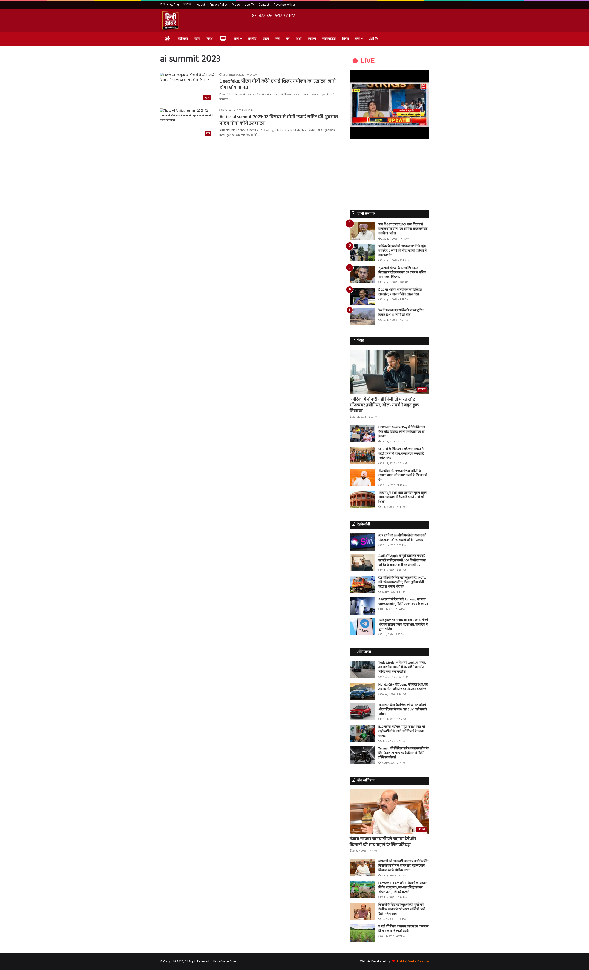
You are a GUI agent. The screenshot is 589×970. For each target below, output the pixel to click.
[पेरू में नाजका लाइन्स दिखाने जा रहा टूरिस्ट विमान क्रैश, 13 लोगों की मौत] (362, 316)
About (201, 4)
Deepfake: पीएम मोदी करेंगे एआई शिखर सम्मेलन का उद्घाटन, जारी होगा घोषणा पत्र (277, 85)
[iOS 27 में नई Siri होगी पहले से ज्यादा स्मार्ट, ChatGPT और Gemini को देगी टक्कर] (362, 542)
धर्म (287, 38)
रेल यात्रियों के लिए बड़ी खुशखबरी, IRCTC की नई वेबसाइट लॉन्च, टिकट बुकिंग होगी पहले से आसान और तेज (402, 582)
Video (236, 4)
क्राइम (266, 38)
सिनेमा (345, 38)
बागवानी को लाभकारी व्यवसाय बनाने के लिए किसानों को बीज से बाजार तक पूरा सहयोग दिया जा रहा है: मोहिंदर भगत (403, 866)
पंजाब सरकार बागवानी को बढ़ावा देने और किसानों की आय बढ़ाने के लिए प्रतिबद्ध (383, 842)
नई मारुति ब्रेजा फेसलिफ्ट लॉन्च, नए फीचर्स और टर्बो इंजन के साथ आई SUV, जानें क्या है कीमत (402, 710)
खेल (277, 38)
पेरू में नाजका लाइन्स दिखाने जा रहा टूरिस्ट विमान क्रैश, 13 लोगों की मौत (400, 313)
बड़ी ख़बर (183, 38)
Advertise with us (284, 4)
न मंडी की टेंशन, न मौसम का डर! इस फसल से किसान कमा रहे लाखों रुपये (403, 929)
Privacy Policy (219, 4)
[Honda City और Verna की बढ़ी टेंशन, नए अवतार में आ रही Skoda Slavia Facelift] (362, 691)
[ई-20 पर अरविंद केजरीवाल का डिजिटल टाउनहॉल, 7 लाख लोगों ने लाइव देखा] (362, 296)
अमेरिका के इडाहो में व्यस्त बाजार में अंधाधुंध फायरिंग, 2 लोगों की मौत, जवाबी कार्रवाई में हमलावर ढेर (402, 251)
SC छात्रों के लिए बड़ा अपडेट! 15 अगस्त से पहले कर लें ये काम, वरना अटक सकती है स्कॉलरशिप (401, 454)
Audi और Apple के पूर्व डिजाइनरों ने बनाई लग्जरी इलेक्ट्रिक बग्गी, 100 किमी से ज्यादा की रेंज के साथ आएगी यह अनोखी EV (402, 560)
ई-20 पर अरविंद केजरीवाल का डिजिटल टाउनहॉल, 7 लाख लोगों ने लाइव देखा (400, 292)
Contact (264, 4)
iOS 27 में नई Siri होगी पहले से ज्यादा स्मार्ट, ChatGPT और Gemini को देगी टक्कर (402, 538)
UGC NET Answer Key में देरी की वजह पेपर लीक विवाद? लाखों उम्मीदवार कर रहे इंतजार (401, 432)
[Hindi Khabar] (170, 20)
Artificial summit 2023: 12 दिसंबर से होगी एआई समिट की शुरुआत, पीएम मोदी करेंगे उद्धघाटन (279, 120)
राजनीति (252, 38)
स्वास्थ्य (312, 38)
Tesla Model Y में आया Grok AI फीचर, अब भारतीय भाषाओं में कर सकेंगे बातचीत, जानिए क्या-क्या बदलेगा (402, 667)
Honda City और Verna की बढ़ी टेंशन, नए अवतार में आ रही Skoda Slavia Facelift (403, 687)
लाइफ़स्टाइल (329, 38)
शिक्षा (298, 38)
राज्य (236, 38)
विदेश (209, 38)
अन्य (357, 38)
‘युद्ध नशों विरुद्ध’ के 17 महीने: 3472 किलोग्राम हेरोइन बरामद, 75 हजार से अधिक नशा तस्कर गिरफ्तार (402, 272)
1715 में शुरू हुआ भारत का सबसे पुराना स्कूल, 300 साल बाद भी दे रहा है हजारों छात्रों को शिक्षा (402, 497)
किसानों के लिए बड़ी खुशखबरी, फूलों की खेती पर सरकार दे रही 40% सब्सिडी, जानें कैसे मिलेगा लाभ (401, 909)
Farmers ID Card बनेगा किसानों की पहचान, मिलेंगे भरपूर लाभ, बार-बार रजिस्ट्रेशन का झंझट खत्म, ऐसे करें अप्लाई (403, 888)
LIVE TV (373, 38)
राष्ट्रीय (197, 38)
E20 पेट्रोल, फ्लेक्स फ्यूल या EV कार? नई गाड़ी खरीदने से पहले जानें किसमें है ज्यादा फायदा (401, 731)
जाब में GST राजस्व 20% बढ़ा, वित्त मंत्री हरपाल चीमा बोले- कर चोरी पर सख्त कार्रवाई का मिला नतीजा (402, 229)
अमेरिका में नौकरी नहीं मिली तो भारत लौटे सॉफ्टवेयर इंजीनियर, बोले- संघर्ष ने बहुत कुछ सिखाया (384, 405)
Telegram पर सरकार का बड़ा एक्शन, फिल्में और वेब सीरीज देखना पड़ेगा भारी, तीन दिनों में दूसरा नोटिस (403, 624)
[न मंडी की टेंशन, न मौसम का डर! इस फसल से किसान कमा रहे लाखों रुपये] (362, 933)
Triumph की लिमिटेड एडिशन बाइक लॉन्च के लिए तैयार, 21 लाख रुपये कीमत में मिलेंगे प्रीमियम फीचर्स (403, 753)
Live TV (249, 4)
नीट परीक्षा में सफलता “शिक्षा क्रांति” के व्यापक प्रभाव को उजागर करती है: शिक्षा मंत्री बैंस (402, 475)
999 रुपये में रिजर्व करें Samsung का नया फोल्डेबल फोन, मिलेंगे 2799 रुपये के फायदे (403, 602)
